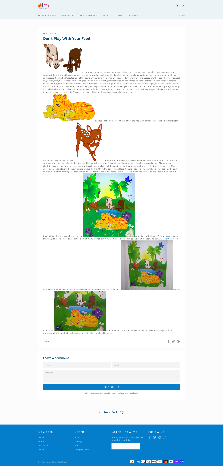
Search (41, 437)
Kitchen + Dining (46, 15)
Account (182, 16)
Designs (132, 15)
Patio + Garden (88, 15)
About (106, 15)
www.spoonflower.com (168, 239)
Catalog (78, 441)
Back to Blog (113, 412)
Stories (118, 15)
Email (77, 445)
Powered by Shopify (59, 462)
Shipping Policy (82, 449)
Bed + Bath (67, 15)
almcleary (48, 462)
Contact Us (43, 445)
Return (41, 449)
